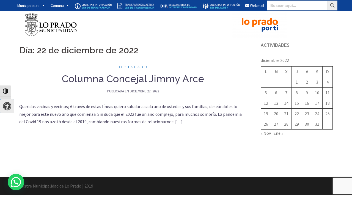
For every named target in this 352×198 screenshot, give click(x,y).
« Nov (266, 133)
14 (286, 103)
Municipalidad (28, 5)
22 (297, 113)
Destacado (133, 67)
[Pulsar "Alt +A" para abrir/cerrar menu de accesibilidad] (7, 106)
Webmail (256, 5)
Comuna (57, 5)
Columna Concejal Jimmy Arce (133, 78)
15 (297, 103)
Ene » (278, 133)
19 (266, 113)
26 (266, 124)
